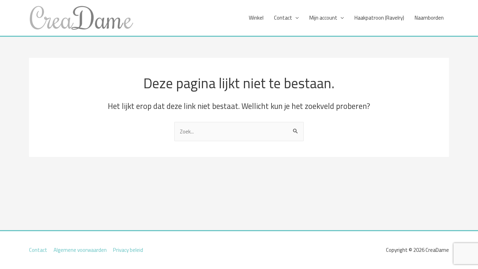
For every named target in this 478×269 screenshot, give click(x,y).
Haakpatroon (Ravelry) (379, 18)
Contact (283, 18)
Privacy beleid (128, 250)
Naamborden (429, 18)
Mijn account (323, 18)
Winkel (256, 18)
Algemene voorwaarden (80, 250)
